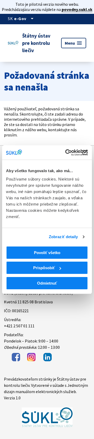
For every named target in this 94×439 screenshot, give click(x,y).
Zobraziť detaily (63, 236)
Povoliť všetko (47, 252)
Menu (74, 43)
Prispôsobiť (44, 268)
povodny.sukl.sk (77, 9)
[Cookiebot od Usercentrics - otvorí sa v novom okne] (66, 152)
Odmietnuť (47, 283)
